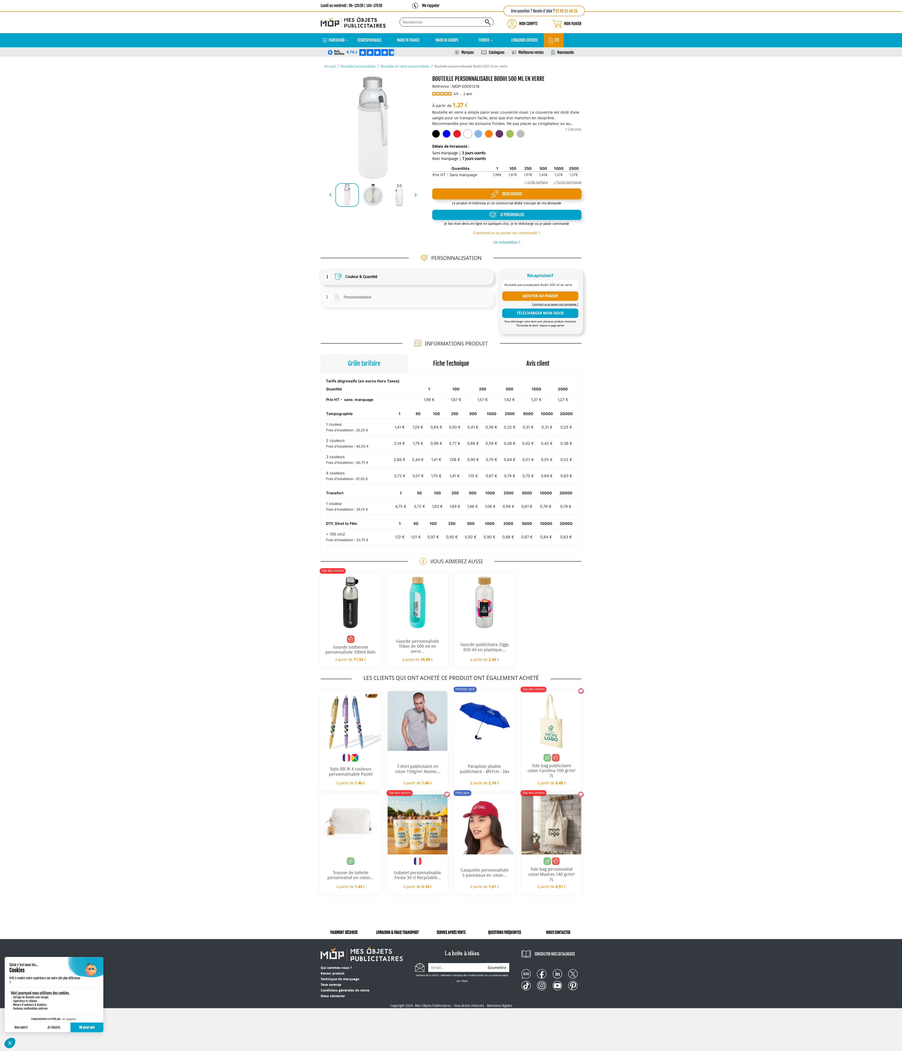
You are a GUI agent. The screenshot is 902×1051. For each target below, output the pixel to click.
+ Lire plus (573, 129)
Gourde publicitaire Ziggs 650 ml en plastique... (484, 647)
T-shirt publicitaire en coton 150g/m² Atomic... (417, 769)
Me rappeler (430, 5)
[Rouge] (457, 134)
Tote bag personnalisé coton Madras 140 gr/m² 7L (551, 874)
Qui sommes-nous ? (336, 968)
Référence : (441, 86)
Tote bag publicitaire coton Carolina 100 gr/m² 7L (551, 770)
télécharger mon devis (540, 313)
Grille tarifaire (364, 363)
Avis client (537, 363)
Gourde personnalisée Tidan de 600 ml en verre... (417, 646)
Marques (467, 52)
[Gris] (520, 134)
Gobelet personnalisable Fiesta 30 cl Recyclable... (417, 875)
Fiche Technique (451, 363)
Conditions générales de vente (345, 990)
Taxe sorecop (331, 985)
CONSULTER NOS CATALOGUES (555, 954)
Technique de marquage (340, 979)
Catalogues (496, 52)
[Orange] (489, 134)
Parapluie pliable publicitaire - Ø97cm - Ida (484, 769)
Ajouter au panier (540, 296)
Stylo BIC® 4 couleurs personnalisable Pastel (351, 771)
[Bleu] (446, 134)
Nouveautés (565, 52)
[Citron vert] (510, 134)
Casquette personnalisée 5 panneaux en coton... (485, 873)
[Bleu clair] (478, 134)
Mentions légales (499, 1006)
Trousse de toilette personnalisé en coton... (350, 875)
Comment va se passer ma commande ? (506, 233)
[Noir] (436, 134)
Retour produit (332, 974)
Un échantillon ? (507, 242)
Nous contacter (333, 996)
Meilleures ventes (531, 52)
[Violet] (499, 134)
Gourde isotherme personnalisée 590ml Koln (351, 650)
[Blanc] (467, 134)
